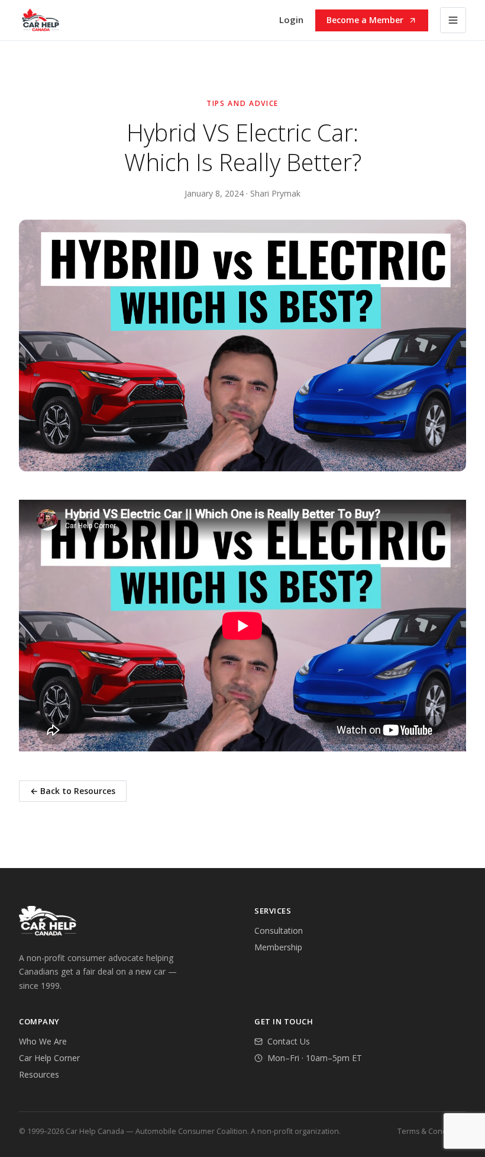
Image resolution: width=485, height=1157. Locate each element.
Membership (278, 947)
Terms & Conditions (431, 1131)
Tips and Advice (242, 103)
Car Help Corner (49, 1057)
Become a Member (364, 19)
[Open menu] (453, 20)
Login (291, 19)
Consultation (278, 930)
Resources (39, 1074)
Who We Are (43, 1041)
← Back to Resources (72, 790)
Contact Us (288, 1041)
